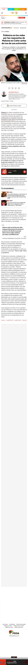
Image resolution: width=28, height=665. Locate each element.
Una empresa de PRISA (14, 632)
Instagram (5, 594)
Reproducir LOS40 (24, 171)
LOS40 (3, 9)
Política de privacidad (20, 624)
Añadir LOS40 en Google (15, 105)
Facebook (9, 88)
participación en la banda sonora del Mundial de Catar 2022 (12, 118)
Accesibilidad (12, 624)
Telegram (19, 88)
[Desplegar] (14, 657)
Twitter (12, 88)
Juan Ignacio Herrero (14, 92)
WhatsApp (15, 88)
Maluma (3, 320)
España (3, 18)
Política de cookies (8, 625)
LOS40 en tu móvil (9, 627)
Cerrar (25, 22)
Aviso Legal (5, 624)
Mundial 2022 (9, 320)
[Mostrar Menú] (2, 13)
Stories (23, 594)
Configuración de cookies (19, 625)
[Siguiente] (26, 28)
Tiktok (8, 594)
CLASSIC (10, 9)
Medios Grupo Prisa (14, 636)
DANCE (16, 9)
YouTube (11, 594)
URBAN (22, 9)
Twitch (20, 594)
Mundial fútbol (17, 320)
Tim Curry (16, 28)
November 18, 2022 (20, 238)
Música (7, 31)
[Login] (26, 13)
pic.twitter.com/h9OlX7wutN (10, 234)
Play (26, 662)
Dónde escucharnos (19, 627)
